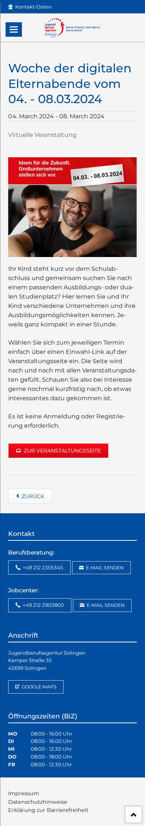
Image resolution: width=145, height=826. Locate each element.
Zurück (33, 496)
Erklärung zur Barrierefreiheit (48, 810)
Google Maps (38, 687)
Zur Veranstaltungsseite (61, 450)
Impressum (23, 793)
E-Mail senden (104, 567)
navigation (14, 29)
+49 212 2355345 (42, 567)
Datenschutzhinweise (37, 802)
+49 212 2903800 (43, 605)
